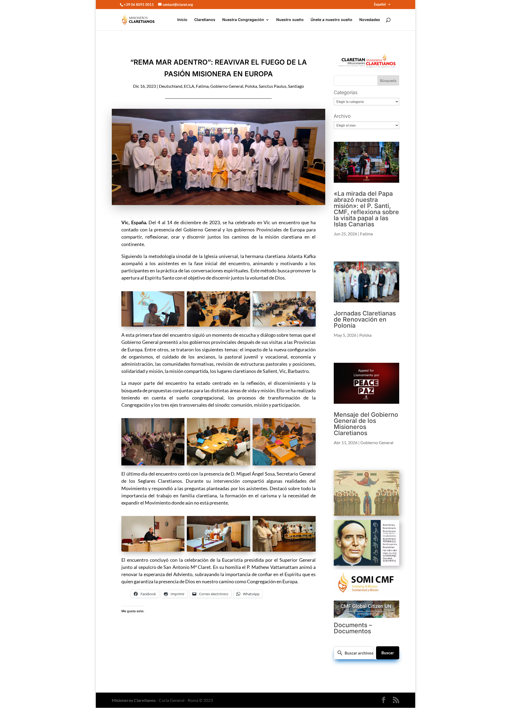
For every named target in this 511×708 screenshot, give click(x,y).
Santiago (296, 86)
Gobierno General (226, 86)
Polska (251, 86)
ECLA (189, 86)
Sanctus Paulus (272, 86)
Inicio (182, 20)
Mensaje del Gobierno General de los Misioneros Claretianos (366, 424)
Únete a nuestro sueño (331, 20)
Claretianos (204, 20)
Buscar (387, 652)
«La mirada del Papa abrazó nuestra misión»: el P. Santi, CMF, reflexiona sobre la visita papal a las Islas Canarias (366, 209)
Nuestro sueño (290, 20)
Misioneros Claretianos (134, 700)
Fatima (202, 86)
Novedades (369, 20)
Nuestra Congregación (243, 20)
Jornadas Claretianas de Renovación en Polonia (365, 319)
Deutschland (170, 86)
